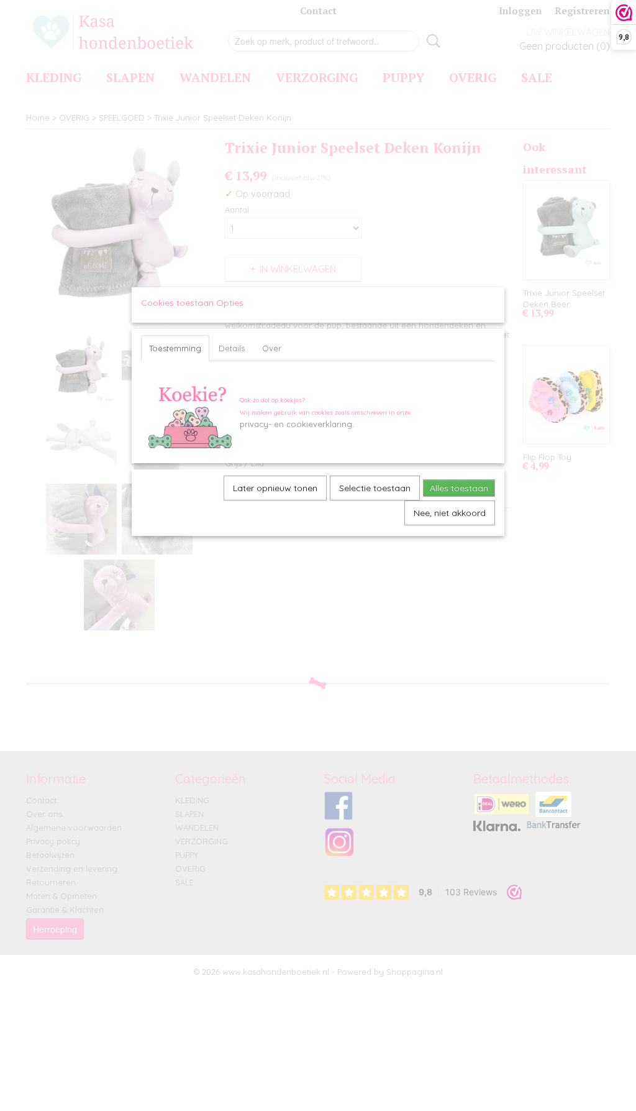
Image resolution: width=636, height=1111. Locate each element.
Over (271, 348)
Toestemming (175, 348)
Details (232, 348)
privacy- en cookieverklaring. (297, 424)
